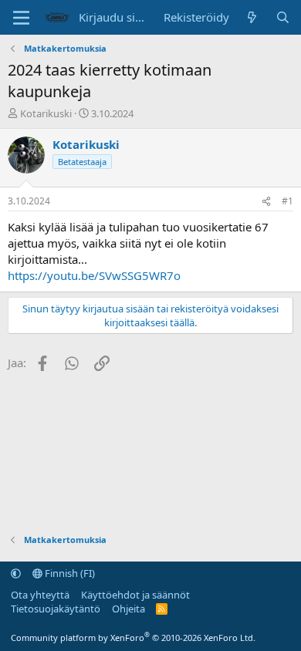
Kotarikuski (46, 113)
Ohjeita (128, 609)
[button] (16, 573)
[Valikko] (21, 17)
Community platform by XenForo (133, 637)
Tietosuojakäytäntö (55, 609)
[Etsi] (283, 17)
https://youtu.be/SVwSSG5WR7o (94, 275)
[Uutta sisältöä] (252, 17)
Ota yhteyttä (40, 595)
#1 (287, 200)
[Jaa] (266, 202)
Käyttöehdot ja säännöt (135, 595)
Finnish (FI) (68, 573)
